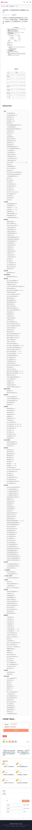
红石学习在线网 (4, 2)
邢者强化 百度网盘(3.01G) (9, 774)
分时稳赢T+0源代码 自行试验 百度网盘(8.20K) (23, 774)
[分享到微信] (4, 742)
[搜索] (24, 2)
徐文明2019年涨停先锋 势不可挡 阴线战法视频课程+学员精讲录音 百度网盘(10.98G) (22, 783)
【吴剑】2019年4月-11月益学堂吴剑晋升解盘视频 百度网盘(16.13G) (9, 783)
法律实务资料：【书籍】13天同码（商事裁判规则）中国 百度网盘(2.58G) (23, 752)
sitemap (20, 823)
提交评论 (26, 800)
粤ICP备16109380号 (14, 823)
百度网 (4, 736)
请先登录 (16, 730)
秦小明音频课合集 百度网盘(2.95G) (23, 766)
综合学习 (14, 15)
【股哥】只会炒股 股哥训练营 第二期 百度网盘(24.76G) (9, 766)
